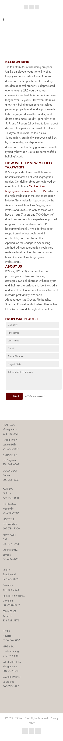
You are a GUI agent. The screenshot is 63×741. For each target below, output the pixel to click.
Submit (14, 396)
